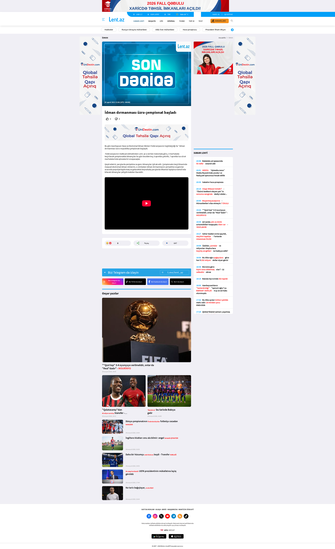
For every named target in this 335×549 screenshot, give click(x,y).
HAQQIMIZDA (172, 509)
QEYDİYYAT (228, 14)
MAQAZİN (152, 21)
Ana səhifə (222, 38)
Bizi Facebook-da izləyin (159, 282)
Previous (102, 30)
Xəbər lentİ (138, 21)
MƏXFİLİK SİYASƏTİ (186, 509)
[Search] (232, 20)
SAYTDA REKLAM (147, 509)
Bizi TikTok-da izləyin (135, 282)
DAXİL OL (216, 14)
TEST (201, 21)
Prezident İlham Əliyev (215, 30)
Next (232, 30)
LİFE (161, 21)
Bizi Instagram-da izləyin (114, 281)
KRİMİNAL (171, 21)
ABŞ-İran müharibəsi (164, 30)
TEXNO (182, 21)
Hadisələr (109, 30)
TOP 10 (191, 21)
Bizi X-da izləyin (179, 282)
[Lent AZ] (116, 19)
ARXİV (164, 509)
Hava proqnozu (190, 30)
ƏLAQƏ (158, 509)
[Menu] (103, 19)
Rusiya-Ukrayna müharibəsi (134, 30)
